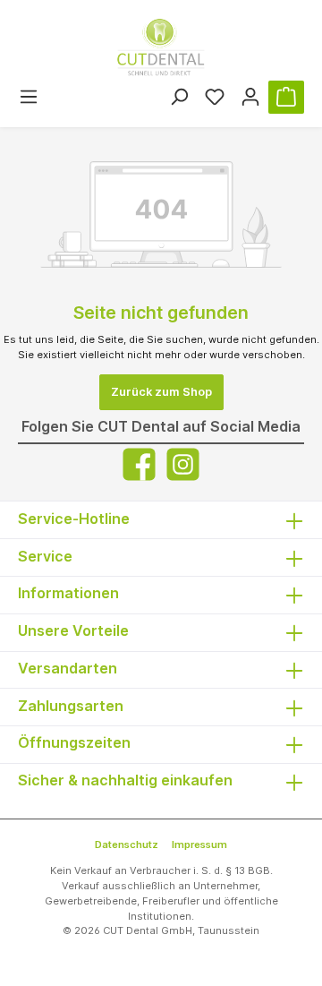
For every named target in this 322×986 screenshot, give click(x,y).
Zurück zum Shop (161, 392)
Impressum (199, 844)
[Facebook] (139, 464)
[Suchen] (179, 97)
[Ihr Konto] (250, 97)
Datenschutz (126, 844)
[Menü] (28, 97)
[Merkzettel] (215, 97)
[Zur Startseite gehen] (161, 47)
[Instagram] (183, 464)
